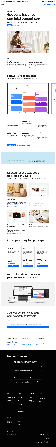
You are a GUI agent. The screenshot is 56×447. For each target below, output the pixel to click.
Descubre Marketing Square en (35, 205)
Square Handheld (31, 393)
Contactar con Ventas (11, 145)
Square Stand (31, 397)
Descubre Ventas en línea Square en (14, 206)
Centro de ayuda (41, 394)
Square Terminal (15, 299)
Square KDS (19, 400)
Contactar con (15, 25)
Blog (40, 401)
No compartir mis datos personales (44, 434)
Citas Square (20, 397)
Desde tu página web (10, 400)
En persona (8, 394)
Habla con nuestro (33, 67)
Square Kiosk (30, 400)
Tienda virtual (20, 394)
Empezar (9, 25)
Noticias (19, 421)
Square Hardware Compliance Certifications (42, 442)
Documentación (9, 420)
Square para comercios (21, 401)
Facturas (8, 401)
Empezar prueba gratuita (28, 265)
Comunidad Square (42, 398)
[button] (54, 99)
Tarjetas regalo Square (21, 411)
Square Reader (28, 301)
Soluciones (8, 393)
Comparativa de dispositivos (33, 401)
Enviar (28, 326)
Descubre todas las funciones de (24, 145)
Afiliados (19, 424)
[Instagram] (48, 431)
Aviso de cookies (46, 441)
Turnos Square (20, 404)
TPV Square (19, 393)
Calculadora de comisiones (11, 397)
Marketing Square (20, 407)
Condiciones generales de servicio (44, 435)
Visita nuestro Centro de (26, 344)
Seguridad (47, 438)
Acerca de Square (20, 420)
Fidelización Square (21, 408)
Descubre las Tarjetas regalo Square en (14, 233)
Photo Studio (20, 412)
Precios (40, 393)
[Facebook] (47, 431)
